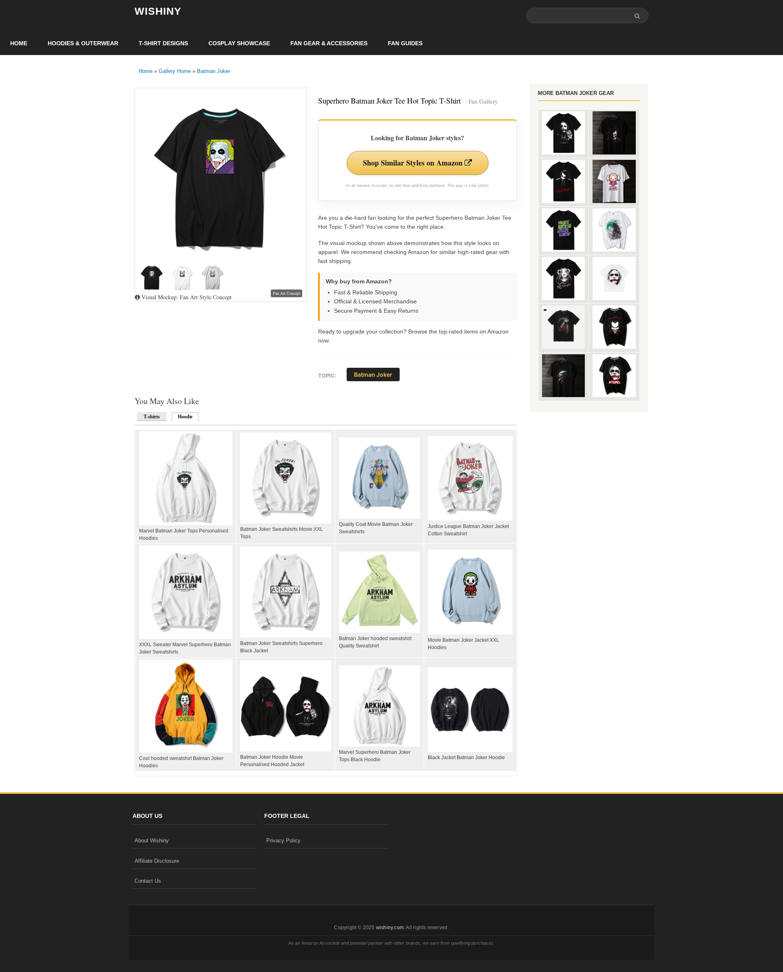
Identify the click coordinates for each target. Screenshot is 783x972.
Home (18, 43)
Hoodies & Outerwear (83, 43)
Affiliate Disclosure (157, 861)
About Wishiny (152, 840)
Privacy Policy (283, 840)
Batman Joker (213, 71)
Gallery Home (175, 71)
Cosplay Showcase (239, 43)
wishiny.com (390, 927)
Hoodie (182, 417)
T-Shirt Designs (163, 43)
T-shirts (152, 417)
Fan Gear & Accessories (328, 43)
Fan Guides (405, 43)
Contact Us (148, 881)
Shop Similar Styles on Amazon (413, 162)
